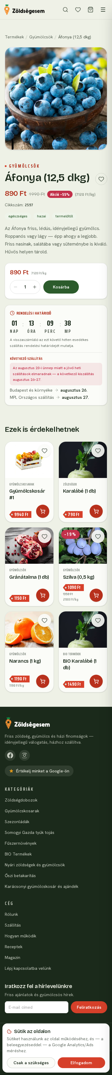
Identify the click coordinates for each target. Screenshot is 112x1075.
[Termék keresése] (65, 9)
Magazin (12, 957)
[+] (34, 287)
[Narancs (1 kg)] (29, 651)
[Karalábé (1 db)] (83, 482)
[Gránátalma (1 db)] (29, 566)
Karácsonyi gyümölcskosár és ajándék (41, 886)
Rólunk (11, 914)
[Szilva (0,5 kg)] (83, 566)
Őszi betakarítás (20, 875)
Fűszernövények (20, 843)
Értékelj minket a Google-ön (42, 771)
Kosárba (61, 287)
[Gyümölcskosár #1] (29, 482)
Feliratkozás (89, 1007)
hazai (41, 216)
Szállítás (13, 925)
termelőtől (64, 216)
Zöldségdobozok (21, 800)
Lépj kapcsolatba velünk (28, 968)
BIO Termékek (18, 854)
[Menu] (103, 9)
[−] (15, 287)
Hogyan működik (20, 936)
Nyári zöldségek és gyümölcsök (35, 864)
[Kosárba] (42, 511)
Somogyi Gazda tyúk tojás (29, 832)
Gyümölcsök (41, 37)
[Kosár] (90, 9)
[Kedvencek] (78, 9)
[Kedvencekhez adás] (101, 179)
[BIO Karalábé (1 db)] (83, 651)
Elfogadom (81, 1062)
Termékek (14, 37)
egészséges (17, 216)
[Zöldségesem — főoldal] (24, 10)
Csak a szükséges (31, 1062)
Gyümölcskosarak (22, 811)
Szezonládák (17, 821)
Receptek (13, 946)
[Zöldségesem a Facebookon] (10, 755)
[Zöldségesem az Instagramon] (24, 755)
